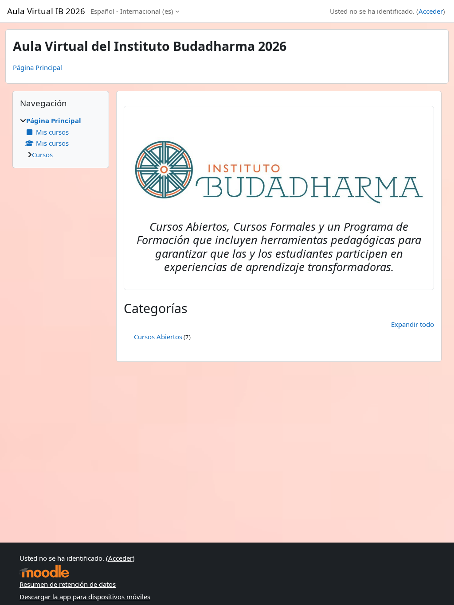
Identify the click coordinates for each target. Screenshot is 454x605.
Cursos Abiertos (158, 336)
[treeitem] (61, 137)
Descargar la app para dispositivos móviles (85, 596)
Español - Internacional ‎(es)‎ (131, 11)
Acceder (431, 11)
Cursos (42, 154)
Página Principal (37, 67)
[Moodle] (44, 571)
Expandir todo (412, 324)
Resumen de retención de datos (68, 584)
